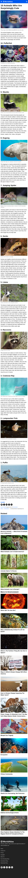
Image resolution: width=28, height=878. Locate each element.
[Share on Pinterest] (9, 505)
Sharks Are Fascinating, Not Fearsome (12, 793)
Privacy (2, 852)
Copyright (3, 854)
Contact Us (3, 850)
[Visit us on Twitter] (7, 867)
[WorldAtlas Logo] (8, 1)
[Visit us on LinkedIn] (12, 867)
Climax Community (7, 774)
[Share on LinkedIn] (12, 505)
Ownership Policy (4, 862)
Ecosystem (4, 754)
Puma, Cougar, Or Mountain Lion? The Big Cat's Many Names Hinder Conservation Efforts (14, 716)
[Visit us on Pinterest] (9, 867)
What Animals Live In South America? (12, 551)
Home (2, 848)
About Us (2, 856)
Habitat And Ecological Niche (10, 812)
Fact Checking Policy (5, 858)
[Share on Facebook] (4, 505)
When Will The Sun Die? (8, 610)
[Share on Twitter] (7, 505)
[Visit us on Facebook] (4, 867)
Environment (15, 507)
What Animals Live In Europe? (10, 589)
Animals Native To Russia (9, 571)
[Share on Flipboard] (2, 505)
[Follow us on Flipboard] (2, 867)
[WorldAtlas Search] (26, 1)
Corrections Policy (4, 860)
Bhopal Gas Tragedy (7, 735)
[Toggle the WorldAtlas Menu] (1, 1)
